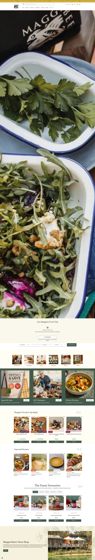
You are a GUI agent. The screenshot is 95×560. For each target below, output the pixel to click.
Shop (23, 7)
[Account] (77, 4)
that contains (44, 344)
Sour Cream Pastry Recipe (54, 474)
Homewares (32, 7)
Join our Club (68, 4)
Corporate (42, 7)
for (33, 344)
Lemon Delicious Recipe (36, 474)
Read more (15, 475)
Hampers (27, 7)
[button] (29, 344)
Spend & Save (37, 7)
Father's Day (51, 7)
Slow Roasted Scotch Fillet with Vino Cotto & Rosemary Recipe (74, 475)
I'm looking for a (22, 344)
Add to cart (21, 441)
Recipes (47, 7)
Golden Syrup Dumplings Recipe (21, 474)
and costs (56, 344)
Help (72, 4)
